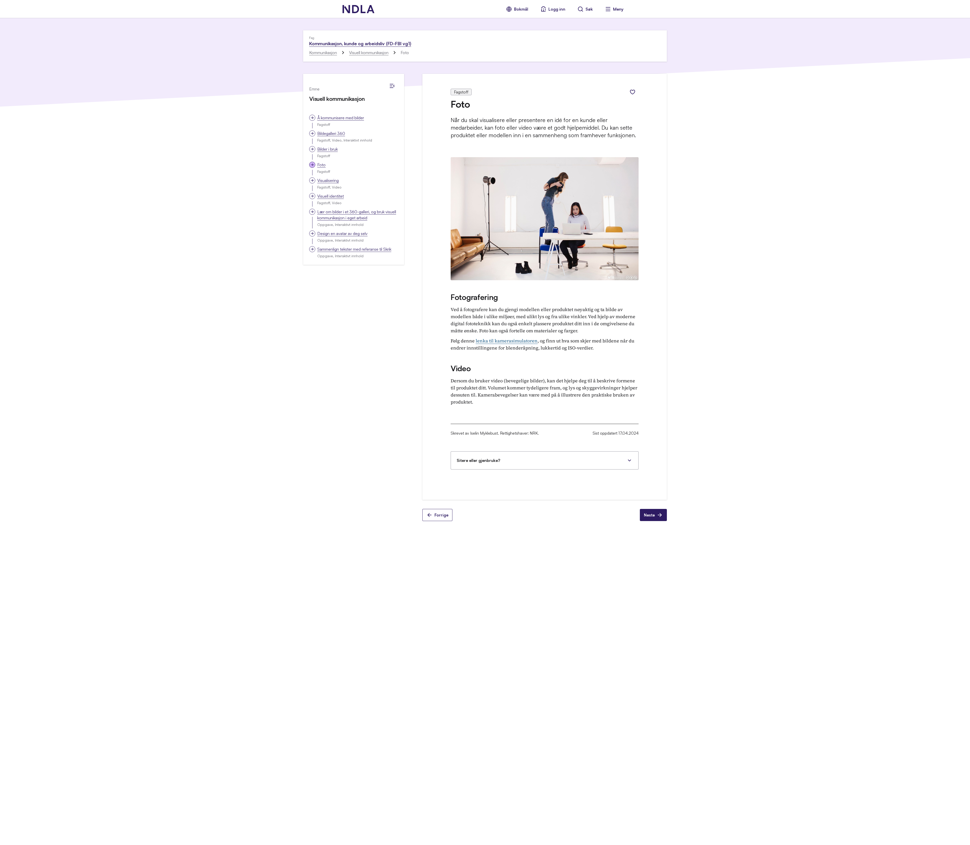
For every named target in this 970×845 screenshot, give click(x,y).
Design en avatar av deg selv (342, 233)
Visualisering (328, 180)
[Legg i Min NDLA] (632, 92)
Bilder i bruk (327, 149)
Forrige (441, 515)
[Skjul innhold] (392, 86)
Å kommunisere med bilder (340, 117)
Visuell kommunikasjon (369, 52)
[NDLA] (358, 9)
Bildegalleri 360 (331, 133)
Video (461, 368)
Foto (321, 164)
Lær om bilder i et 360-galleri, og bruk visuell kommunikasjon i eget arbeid (356, 214)
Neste (649, 515)
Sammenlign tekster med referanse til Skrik (354, 249)
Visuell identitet (330, 196)
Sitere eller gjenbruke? (478, 460)
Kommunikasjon (323, 52)
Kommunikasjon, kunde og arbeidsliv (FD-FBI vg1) (360, 43)
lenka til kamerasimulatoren (507, 341)
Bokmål (521, 9)
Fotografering (474, 297)
